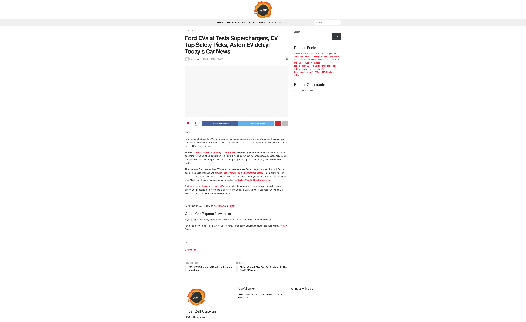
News (262, 22)
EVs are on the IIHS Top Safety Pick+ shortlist (213, 152)
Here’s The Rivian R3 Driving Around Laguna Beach (316, 56)
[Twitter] (301, 296)
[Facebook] (293, 296)
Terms (240, 294)
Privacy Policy (258, 294)
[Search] (336, 36)
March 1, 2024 (209, 59)
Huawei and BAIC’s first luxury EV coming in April (315, 53)
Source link (190, 249)
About (247, 294)
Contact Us (275, 22)
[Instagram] (323, 296)
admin (196, 59)
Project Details (236, 22)
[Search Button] (338, 22)
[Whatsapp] (330, 296)
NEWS (194, 30)
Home (220, 22)
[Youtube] (308, 296)
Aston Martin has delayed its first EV (206, 186)
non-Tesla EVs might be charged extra (252, 179)
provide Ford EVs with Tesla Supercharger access (239, 172)
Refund (269, 294)
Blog (252, 22)
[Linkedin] (316, 296)
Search (297, 31)
